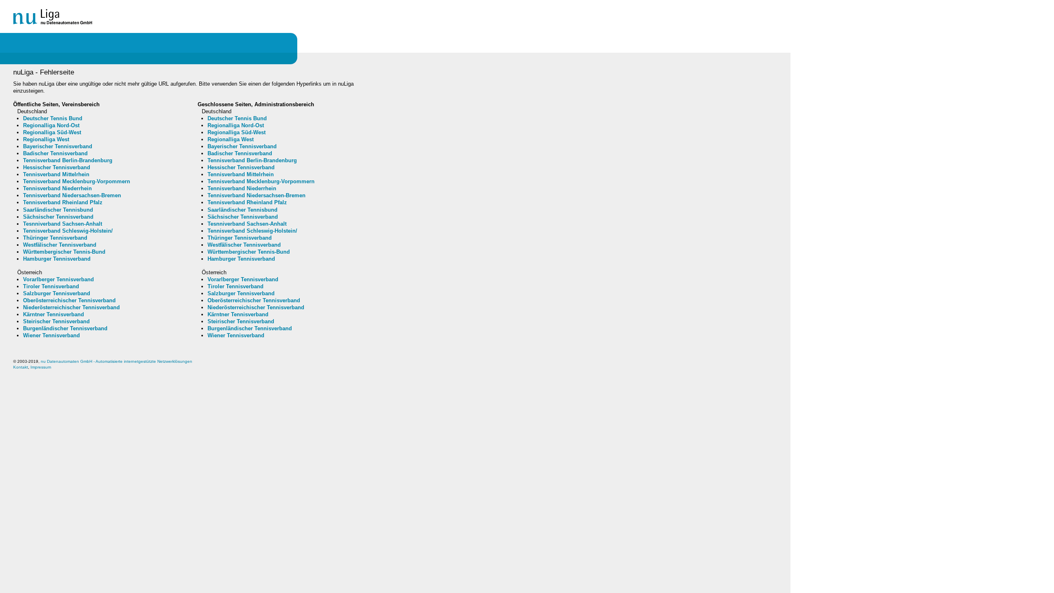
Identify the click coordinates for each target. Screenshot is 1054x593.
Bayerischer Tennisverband (57, 146)
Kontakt (20, 367)
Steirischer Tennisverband (56, 321)
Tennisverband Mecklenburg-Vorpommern (76, 181)
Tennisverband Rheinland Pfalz (63, 202)
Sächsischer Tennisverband (58, 217)
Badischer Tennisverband (55, 153)
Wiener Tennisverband (51, 335)
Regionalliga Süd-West (52, 132)
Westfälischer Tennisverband (59, 245)
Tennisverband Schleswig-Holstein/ (68, 231)
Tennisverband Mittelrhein (56, 174)
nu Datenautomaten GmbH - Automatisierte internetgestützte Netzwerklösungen (116, 361)
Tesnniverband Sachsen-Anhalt (62, 224)
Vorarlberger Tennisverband (58, 279)
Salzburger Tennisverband (56, 293)
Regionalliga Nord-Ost (51, 125)
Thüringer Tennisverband (55, 238)
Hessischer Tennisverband (56, 167)
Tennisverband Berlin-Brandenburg (67, 160)
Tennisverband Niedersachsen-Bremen (72, 195)
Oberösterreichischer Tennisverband (69, 300)
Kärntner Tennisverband (53, 314)
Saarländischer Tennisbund (58, 210)
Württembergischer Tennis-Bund (64, 252)
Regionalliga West (46, 139)
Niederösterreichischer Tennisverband (71, 307)
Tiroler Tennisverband (51, 286)
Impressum (40, 367)
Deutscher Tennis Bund (52, 118)
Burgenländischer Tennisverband (65, 328)
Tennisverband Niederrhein (57, 188)
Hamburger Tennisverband (57, 259)
